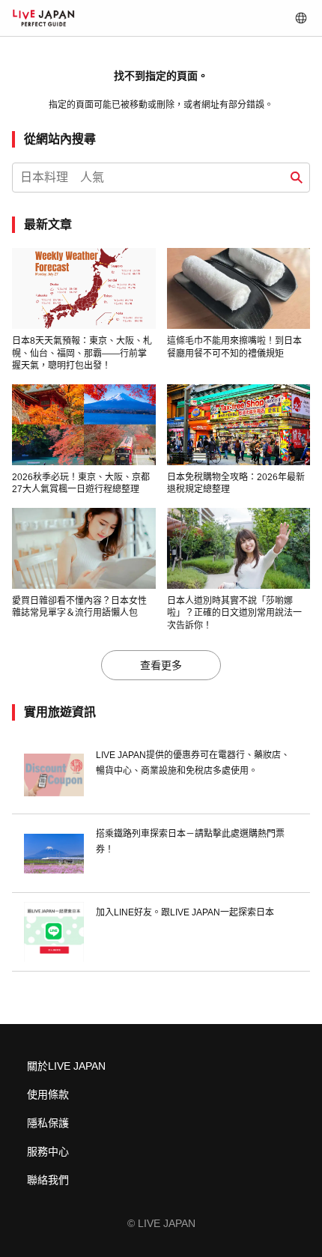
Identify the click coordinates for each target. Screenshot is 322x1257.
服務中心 (48, 1151)
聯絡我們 (48, 1180)
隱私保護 (48, 1123)
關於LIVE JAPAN (66, 1066)
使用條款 (48, 1094)
